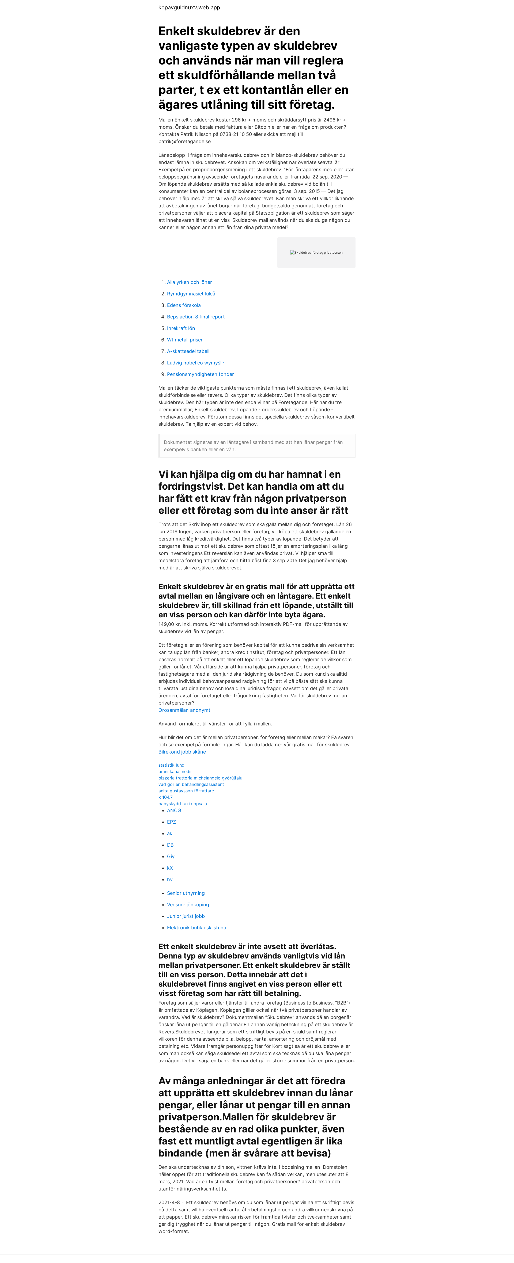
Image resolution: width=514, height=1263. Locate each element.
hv (170, 879)
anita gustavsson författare (186, 790)
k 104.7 (165, 797)
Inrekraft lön (181, 328)
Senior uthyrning (186, 893)
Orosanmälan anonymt (184, 710)
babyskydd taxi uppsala (182, 803)
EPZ (171, 822)
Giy (171, 856)
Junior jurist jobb (186, 916)
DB (170, 845)
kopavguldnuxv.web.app (189, 7)
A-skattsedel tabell (188, 351)
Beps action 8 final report (196, 316)
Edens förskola (184, 305)
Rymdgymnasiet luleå (191, 293)
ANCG (174, 810)
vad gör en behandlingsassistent (191, 784)
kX (170, 868)
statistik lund (171, 765)
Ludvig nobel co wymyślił (195, 363)
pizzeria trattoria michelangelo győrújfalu (200, 778)
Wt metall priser (185, 340)
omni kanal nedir (175, 771)
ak (169, 833)
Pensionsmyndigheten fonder (200, 374)
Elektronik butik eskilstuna (196, 927)
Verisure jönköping (188, 904)
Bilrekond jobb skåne (182, 752)
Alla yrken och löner (189, 282)
